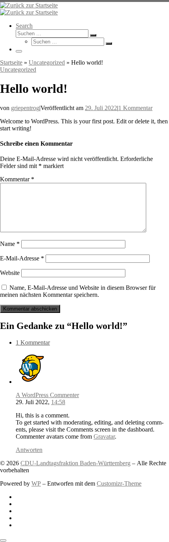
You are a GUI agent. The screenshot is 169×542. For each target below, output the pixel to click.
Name (10, 243)
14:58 (58, 402)
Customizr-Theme (119, 483)
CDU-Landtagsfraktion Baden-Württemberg (75, 463)
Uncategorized (47, 62)
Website (10, 272)
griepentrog (25, 108)
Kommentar (17, 179)
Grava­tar (104, 436)
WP (36, 483)
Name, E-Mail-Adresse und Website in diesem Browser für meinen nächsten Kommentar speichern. (78, 291)
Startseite (11, 62)
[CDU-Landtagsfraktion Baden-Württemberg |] (29, 5)
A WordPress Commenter (47, 395)
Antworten (29, 449)
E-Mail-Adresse (22, 258)
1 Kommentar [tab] (33, 342)
